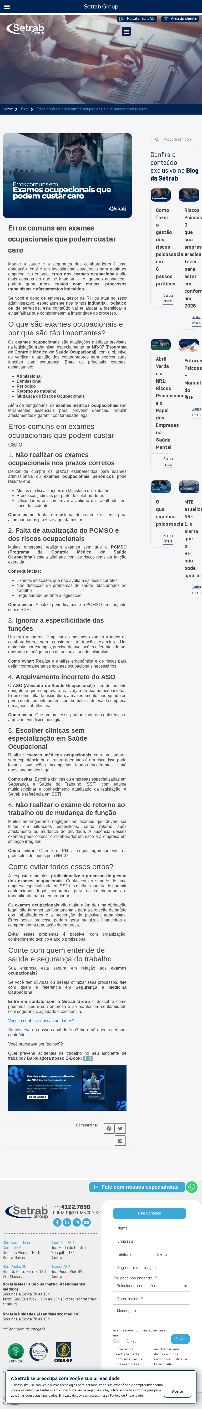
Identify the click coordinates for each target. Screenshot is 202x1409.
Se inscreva (19, 1030)
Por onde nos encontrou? (135, 1278)
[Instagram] (77, 1222)
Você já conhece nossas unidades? (41, 1020)
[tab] (149, 1213)
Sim (120, 1342)
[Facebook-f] (57, 1222)
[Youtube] (86, 1222)
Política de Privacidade (163, 1392)
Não (133, 1342)
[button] (126, 31)
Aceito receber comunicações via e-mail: (140, 1333)
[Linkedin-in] (67, 1222)
